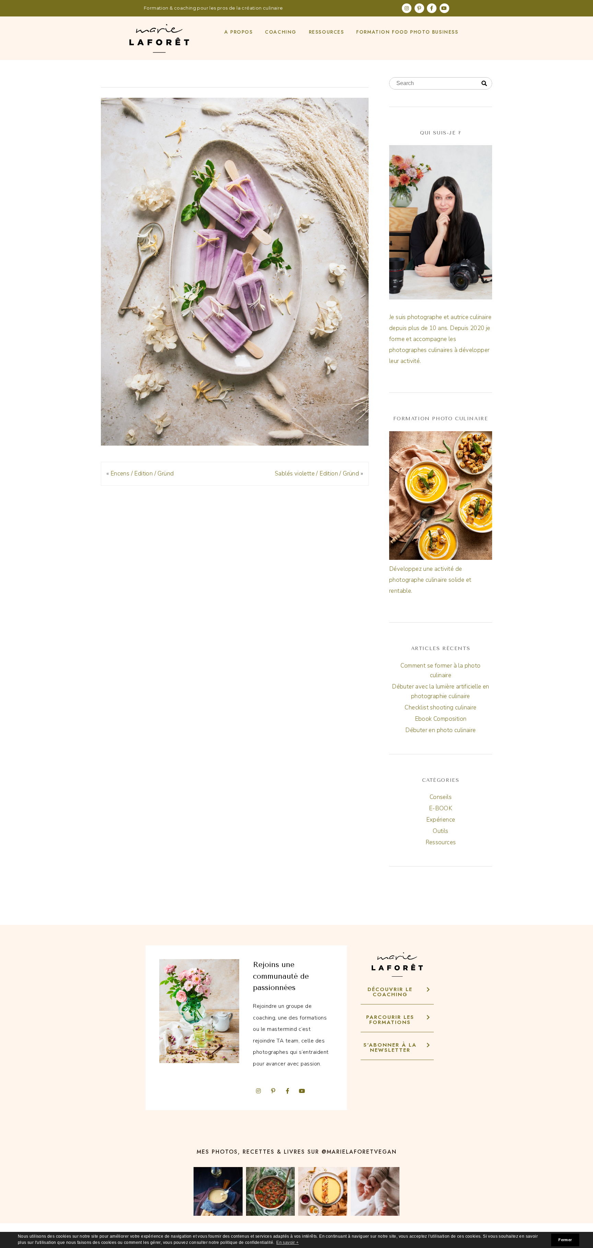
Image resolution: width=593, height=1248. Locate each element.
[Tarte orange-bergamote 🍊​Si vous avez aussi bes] (322, 1191)
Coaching (280, 31)
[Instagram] (406, 8)
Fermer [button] (565, 1240)
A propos (238, 31)
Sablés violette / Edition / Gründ (317, 474)
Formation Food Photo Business (407, 31)
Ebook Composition (441, 719)
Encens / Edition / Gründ (142, 474)
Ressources (326, 31)
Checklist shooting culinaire (440, 707)
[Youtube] (444, 8)
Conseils (441, 797)
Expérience (440, 820)
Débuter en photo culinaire (440, 730)
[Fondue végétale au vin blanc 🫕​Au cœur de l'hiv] (218, 1191)
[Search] (484, 84)
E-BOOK (440, 808)
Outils (440, 831)
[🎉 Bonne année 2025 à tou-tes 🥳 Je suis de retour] (375, 1191)
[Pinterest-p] (419, 8)
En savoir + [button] (287, 1242)
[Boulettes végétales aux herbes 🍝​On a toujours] (270, 1191)
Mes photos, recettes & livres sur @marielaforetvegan (297, 1152)
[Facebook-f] (432, 8)
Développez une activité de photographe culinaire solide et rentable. (430, 580)
